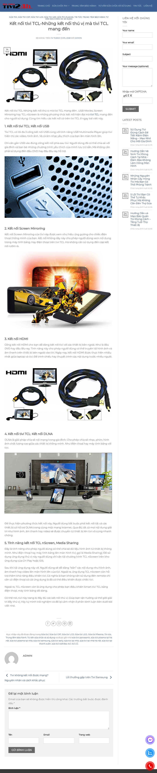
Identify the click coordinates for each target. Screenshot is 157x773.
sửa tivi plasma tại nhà (21, 641)
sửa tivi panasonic (81, 637)
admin (78, 38)
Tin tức (78, 17)
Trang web (84, 734)
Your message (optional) (136, 66)
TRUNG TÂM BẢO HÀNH (84, 6)
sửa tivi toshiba (59, 644)
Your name (128, 30)
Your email (128, 42)
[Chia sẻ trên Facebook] (47, 623)
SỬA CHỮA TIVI (59, 6)
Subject (127, 54)
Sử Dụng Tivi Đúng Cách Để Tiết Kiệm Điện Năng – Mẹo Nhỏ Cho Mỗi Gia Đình (140, 135)
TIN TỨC (137, 6)
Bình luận (14, 708)
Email (47, 734)
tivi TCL (94, 114)
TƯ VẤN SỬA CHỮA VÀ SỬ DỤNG (114, 6)
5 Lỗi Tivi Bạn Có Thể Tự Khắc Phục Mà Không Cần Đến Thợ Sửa (140, 199)
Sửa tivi (13, 17)
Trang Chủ (44, 6)
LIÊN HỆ (148, 6)
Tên (10, 734)
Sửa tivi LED (50, 17)
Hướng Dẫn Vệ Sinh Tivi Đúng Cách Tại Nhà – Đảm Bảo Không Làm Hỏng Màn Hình (140, 158)
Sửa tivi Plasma (65, 17)
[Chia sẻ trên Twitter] (53, 623)
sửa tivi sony (57, 641)
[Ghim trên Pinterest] (64, 623)
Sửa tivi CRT (24, 17)
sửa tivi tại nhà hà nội (90, 641)
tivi (69, 644)
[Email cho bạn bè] (58, 623)
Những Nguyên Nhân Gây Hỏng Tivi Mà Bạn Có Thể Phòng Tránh (140, 180)
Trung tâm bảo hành (94, 17)
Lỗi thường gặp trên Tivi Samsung (87, 677)
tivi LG (75, 644)
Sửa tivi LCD (37, 17)
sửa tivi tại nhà (71, 641)
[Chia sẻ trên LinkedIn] (70, 623)
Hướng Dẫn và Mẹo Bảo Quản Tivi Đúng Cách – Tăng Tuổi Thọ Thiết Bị (140, 219)
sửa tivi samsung (41, 641)
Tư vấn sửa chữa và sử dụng (41, 637)
